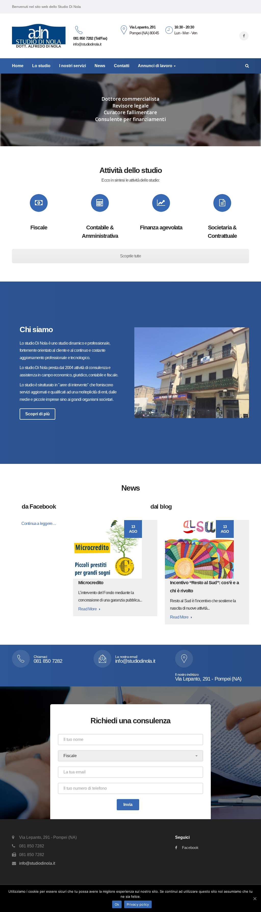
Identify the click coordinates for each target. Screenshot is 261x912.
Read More (87, 609)
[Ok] (254, 898)
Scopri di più (37, 414)
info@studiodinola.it (37, 863)
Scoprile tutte (130, 256)
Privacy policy (138, 904)
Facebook (190, 847)
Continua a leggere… (38, 523)
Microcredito (90, 582)
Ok (117, 904)
